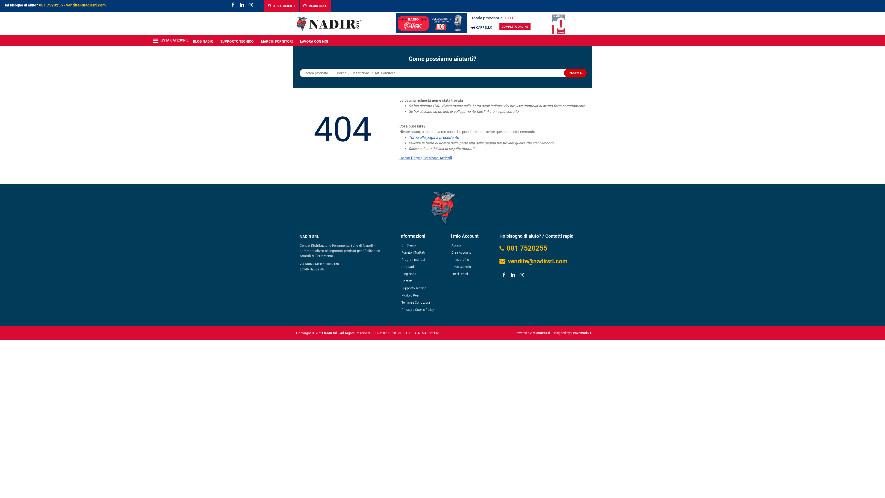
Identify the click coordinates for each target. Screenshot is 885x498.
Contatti (407, 281)
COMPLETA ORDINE (515, 26)
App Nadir (408, 267)
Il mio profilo (460, 259)
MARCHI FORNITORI (277, 41)
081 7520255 (51, 5)
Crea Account (461, 252)
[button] (575, 73)
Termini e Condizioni (415, 302)
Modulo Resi (410, 295)
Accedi (456, 245)
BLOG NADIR (203, 41)
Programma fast (413, 259)
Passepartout (452, 331)
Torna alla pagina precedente (434, 137)
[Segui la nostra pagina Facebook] (232, 5)
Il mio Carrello (461, 267)
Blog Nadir (408, 274)
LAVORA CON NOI (314, 41)
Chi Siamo (408, 245)
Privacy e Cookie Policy (417, 309)
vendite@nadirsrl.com (86, 5)
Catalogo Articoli (437, 158)
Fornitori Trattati (413, 252)
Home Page (410, 158)
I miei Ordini (459, 274)
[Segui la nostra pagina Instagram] (250, 5)
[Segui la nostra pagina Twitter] (241, 5)
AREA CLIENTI (283, 6)
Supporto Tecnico (237, 41)
